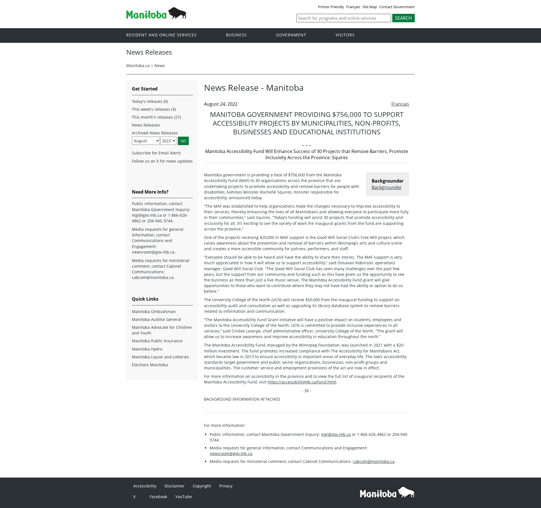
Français (353, 6)
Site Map (369, 6)
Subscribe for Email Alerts (156, 153)
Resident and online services (161, 35)
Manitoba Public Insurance (157, 340)
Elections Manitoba (150, 364)
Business (236, 35)
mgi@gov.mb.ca (336, 434)
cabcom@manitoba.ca (373, 461)
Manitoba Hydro (147, 349)
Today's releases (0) (150, 101)
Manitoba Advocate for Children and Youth (162, 330)
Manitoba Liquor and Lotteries (160, 357)
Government (291, 35)
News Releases (146, 125)
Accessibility (144, 486)
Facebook (158, 496)
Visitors (345, 35)
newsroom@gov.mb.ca (231, 453)
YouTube (183, 496)
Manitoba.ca (138, 65)
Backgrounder (387, 187)
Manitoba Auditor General (156, 319)
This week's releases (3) (154, 109)
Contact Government (397, 6)
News (159, 65)
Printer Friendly (331, 6)
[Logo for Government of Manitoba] (156, 17)
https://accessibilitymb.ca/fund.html (302, 382)
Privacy (225, 486)
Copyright (202, 486)
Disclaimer (175, 486)
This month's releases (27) (156, 117)
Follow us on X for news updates (162, 161)
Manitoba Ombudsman (154, 311)
